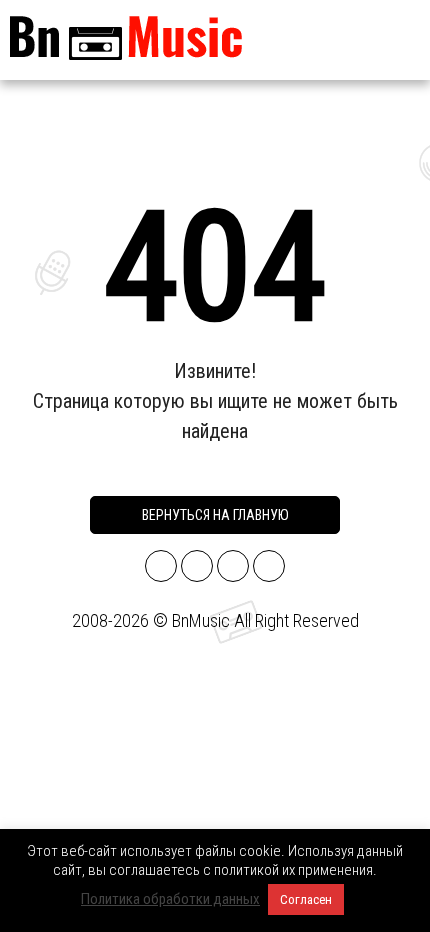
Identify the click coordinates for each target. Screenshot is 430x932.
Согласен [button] (306, 899)
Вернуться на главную (215, 515)
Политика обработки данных (170, 899)
